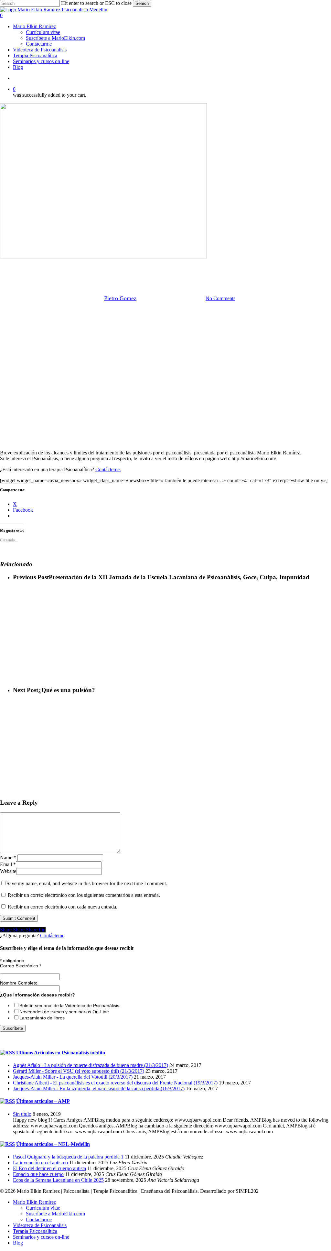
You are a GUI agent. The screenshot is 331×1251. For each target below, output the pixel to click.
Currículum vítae (43, 1208)
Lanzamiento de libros (42, 1017)
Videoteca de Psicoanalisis (40, 1225)
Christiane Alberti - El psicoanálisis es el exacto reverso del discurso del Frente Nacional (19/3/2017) (115, 1082)
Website (8, 871)
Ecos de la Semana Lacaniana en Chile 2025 (58, 1180)
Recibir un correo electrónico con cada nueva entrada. (62, 906)
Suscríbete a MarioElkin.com (55, 1213)
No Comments (220, 298)
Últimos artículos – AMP (43, 1101)
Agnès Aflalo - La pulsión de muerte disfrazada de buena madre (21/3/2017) (90, 1065)
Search (142, 3)
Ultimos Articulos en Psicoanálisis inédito (60, 1052)
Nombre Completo (18, 982)
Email (8, 864)
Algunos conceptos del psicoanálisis (84, 265)
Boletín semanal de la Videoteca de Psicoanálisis (69, 1005)
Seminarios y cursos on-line (41, 1237)
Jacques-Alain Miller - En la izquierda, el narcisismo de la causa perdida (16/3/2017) (99, 1088)
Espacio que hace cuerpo (38, 1174)
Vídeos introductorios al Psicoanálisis (216, 265)
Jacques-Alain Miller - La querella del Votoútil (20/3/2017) (73, 1077)
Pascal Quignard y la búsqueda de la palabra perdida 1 (68, 1156)
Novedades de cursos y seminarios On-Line (64, 1011)
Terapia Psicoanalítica (35, 1231)
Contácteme (52, 935)
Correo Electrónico (20, 965)
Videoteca (271, 265)
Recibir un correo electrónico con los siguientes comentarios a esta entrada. (84, 895)
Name (8, 857)
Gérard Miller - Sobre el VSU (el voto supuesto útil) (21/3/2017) (78, 1071)
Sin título (22, 1114)
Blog (18, 1243)
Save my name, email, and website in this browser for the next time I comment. (86, 883)
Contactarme (39, 1219)
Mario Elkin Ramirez (149, 265)
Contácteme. (108, 469)
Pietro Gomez (120, 298)
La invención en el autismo (40, 1162)
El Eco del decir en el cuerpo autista (49, 1168)
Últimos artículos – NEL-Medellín (53, 1144)
